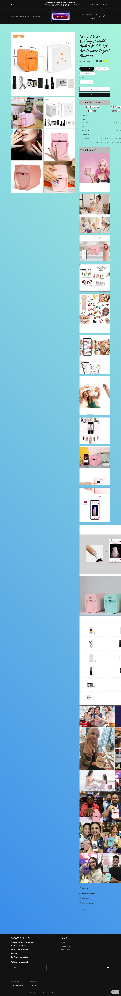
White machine (102, 69)
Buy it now (95, 95)
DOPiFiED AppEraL (20, 992)
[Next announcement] (80, 4)
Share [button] (83, 909)
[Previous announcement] (41, 4)
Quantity (81, 78)
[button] (100, 16)
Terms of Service (66, 946)
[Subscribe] (44, 967)
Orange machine (86, 69)
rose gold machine (87, 73)
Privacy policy (49, 992)
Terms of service (59, 992)
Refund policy (65, 949)
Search (63, 943)
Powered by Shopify (30, 992)
